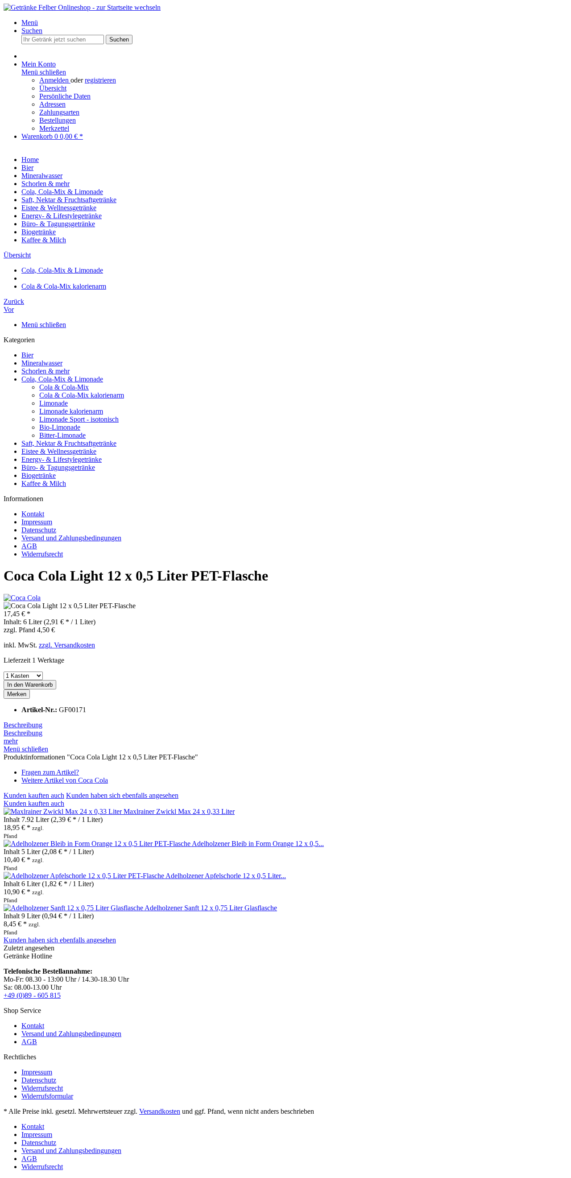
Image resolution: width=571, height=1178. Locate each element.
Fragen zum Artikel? (50, 772)
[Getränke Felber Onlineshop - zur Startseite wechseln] (82, 7)
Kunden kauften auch (34, 795)
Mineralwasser (41, 363)
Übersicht (52, 88)
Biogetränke (38, 475)
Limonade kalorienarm (71, 411)
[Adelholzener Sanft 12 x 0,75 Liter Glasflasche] (74, 908)
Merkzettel (54, 128)
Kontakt (32, 514)
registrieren (100, 80)
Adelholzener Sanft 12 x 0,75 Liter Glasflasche (211, 908)
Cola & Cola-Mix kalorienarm (81, 395)
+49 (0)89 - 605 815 (32, 995)
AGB (29, 546)
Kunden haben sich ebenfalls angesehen (122, 795)
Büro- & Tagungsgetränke (58, 467)
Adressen (52, 104)
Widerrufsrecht (42, 554)
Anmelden (54, 80)
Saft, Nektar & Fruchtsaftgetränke (68, 443)
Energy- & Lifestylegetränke (61, 459)
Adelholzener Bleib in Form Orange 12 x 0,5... (258, 843)
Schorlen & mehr (45, 371)
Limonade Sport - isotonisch (79, 419)
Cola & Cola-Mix (64, 387)
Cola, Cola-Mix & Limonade (62, 379)
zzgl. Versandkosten (67, 645)
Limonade (53, 403)
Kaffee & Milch (43, 483)
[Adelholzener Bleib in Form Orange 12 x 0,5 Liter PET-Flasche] (98, 843)
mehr (11, 741)
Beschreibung (23, 725)
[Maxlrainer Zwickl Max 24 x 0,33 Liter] (64, 811)
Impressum (36, 522)
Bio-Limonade (59, 427)
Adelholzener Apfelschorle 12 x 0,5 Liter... (226, 875)
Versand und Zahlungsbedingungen (71, 538)
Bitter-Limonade (62, 435)
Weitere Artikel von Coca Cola (64, 780)
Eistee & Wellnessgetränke (58, 451)
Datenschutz (38, 530)
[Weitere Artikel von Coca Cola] (22, 597)
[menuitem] (294, 23)
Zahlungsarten (59, 112)
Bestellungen (57, 120)
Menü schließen (43, 72)
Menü (29, 22)
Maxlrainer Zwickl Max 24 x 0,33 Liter (179, 811)
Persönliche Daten (65, 96)
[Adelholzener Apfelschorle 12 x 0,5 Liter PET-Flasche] (85, 875)
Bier (27, 355)
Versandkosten (159, 1111)
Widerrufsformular (47, 1096)
